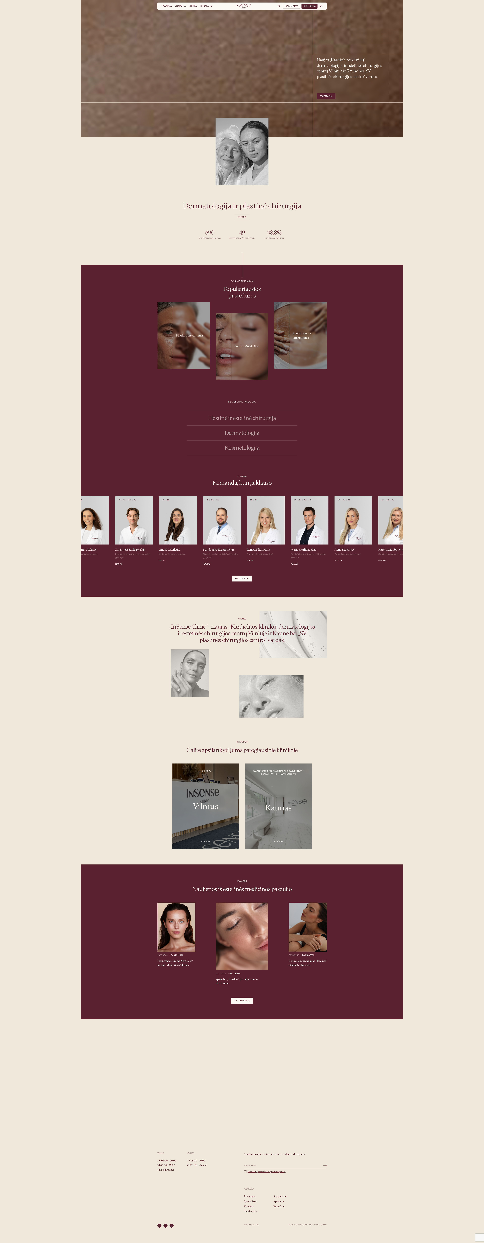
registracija (309, 6)
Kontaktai (279, 1206)
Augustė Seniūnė (398, 549)
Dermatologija (242, 433)
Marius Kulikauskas (137, 549)
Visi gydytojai (242, 578)
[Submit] (325, 1165)
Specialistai (180, 6)
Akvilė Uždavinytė (311, 549)
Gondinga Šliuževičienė (358, 549)
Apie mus (242, 217)
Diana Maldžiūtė (266, 549)
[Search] (279, 6)
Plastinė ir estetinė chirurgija (242, 418)
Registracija (326, 96)
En (321, 6)
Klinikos (193, 6)
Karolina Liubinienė (224, 549)
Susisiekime (242, 1120)
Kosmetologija (242, 447)
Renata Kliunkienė (92, 549)
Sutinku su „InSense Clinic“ (259, 1172)
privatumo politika (277, 1172)
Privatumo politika (251, 1224)
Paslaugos (167, 6)
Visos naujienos (242, 1000)
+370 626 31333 (291, 6)
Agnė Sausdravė (178, 549)
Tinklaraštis (206, 6)
